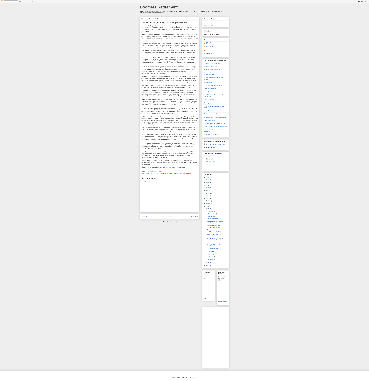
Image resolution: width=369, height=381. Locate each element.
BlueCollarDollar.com (168, 167)
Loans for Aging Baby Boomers (213, 85)
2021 (207, 180)
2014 (207, 196)
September (211, 251)
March (210, 254)
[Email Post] (165, 171)
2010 (207, 206)
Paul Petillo (170, 173)
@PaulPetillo (210, 43)
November (211, 214)
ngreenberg (209, 53)
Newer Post (145, 217)
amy (207, 50)
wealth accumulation (185, 173)
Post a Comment (148, 181)
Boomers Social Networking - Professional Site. (212, 73)
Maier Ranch (208, 92)
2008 (207, 263)
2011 (207, 203)
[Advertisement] (169, 199)
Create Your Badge (208, 25)
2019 (207, 185)
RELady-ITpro (210, 46)
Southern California (208, 276)
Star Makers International (211, 114)
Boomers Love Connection (212, 69)
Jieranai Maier (207, 22)
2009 (207, 209)
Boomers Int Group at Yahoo (212, 63)
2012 (207, 201)
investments (162, 173)
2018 (207, 188)
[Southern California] (209, 295)
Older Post (194, 217)
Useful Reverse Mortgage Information (215, 126)
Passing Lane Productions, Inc (213, 103)
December (211, 211)
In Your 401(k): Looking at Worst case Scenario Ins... (215, 240)
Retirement (183, 26)
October (210, 216)
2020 (207, 182)
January (210, 259)
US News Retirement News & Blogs (214, 123)
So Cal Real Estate (209, 111)
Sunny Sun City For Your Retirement (215, 117)
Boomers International (210, 66)
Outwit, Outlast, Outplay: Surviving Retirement (214, 230)
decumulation (154, 173)
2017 (207, 190)
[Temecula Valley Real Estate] (224, 300)
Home (170, 217)
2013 (207, 198)
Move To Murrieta (209, 99)
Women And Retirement (211, 134)
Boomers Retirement (159, 7)
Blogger (194, 377)
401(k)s (148, 173)
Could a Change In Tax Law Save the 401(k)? (214, 226)
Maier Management (210, 88)
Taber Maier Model (209, 120)
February (211, 257)
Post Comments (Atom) (173, 222)
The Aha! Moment (212, 218)
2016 (207, 193)
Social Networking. (213, 248)
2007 (207, 265)
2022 (207, 177)
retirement (176, 173)
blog (208, 158)
